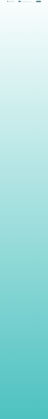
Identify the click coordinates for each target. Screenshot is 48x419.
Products (22, 1)
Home (19, 1)
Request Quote (38, 1)
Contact (30, 1)
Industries (25, 1)
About (27, 1)
